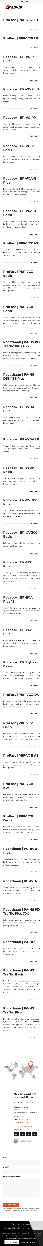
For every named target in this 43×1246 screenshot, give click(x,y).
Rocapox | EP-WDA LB (21, 439)
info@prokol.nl (24, 1120)
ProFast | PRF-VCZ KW (21, 695)
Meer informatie (29, 1242)
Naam (5, 1157)
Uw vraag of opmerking (12, 1176)
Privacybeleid (7, 1210)
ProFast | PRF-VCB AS (20, 755)
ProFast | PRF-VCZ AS (20, 243)
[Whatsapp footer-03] (26, 1141)
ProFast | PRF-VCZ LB (20, 20)
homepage (27, 1224)
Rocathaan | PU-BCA (20, 881)
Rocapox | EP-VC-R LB (21, 89)
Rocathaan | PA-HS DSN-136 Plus (18, 376)
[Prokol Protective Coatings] (17, 7)
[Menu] (37, 7)
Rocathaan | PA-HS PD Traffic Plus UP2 (21, 344)
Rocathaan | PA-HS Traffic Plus (18, 1010)
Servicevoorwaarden (19, 1210)
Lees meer (34, 29)
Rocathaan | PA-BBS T (21, 942)
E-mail (6, 1167)
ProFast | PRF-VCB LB (20, 38)
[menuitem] (37, 7)
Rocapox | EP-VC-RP (19, 118)
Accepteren (12, 1242)
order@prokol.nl (26, 1122)
